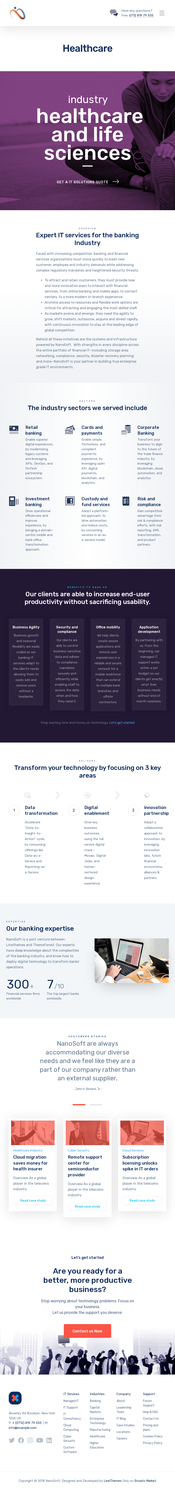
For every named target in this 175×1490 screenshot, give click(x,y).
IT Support (70, 1407)
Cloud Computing (71, 1428)
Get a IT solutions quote (82, 182)
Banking (95, 1401)
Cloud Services (133, 1150)
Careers (122, 1438)
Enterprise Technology (98, 1421)
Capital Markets (95, 1410)
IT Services (71, 1394)
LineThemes (113, 1481)
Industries (97, 1394)
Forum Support (148, 1403)
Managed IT (71, 1401)
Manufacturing (100, 1430)
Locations (123, 1432)
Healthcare (97, 1436)
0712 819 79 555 (141, 15)
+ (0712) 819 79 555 (27, 1423)
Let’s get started (121, 723)
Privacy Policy (152, 1443)
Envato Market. (145, 1481)
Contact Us (151, 1419)
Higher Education (97, 1445)
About (121, 1401)
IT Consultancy (72, 1416)
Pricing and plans (150, 1428)
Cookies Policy (153, 1436)
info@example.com (22, 1428)
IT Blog (121, 1419)
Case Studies (126, 1425)
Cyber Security (78, 1150)
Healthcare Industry (27, 1150)
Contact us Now (87, 1331)
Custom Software (70, 1450)
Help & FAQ (150, 1412)
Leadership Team (124, 1410)
